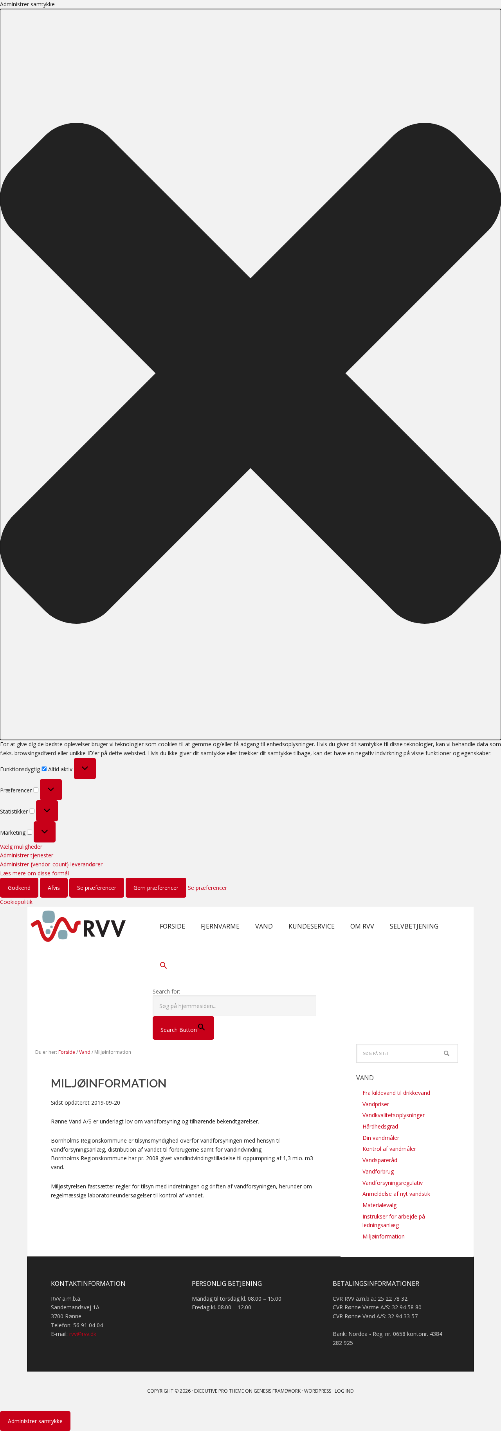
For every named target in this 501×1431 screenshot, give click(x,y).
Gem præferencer (155, 887)
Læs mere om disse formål (34, 873)
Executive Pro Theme (219, 1391)
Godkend (19, 887)
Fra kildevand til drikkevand (396, 1092)
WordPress (317, 1391)
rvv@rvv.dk (82, 1333)
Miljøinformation (383, 1236)
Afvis (54, 887)
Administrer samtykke (35, 1421)
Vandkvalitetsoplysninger (393, 1115)
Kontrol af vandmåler (389, 1148)
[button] (250, 374)
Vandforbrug (378, 1171)
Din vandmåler (380, 1137)
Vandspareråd (379, 1160)
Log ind (344, 1391)
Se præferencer (96, 887)
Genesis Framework (277, 1391)
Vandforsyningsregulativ (392, 1182)
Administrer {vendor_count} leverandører (51, 864)
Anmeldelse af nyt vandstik (396, 1193)
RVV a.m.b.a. (78, 926)
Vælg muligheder (21, 846)
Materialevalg (379, 1205)
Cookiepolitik (16, 901)
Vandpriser (375, 1104)
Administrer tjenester (26, 855)
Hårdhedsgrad (380, 1126)
